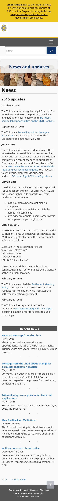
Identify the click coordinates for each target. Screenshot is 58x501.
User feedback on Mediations (19, 420)
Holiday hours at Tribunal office (20, 448)
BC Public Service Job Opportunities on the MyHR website (28, 119)
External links (23, 496)
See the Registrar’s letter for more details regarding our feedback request (28, 168)
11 (11, 479)
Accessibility (26, 493)
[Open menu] (51, 42)
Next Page (20, 479)
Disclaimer (44, 490)
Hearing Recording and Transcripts (32, 308)
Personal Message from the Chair (21, 335)
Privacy (15, 493)
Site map (35, 496)
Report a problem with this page (23, 490)
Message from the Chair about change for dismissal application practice (26, 365)
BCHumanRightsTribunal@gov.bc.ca (32, 176)
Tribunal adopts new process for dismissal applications (27, 396)
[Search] (51, 50)
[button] (50, 485)
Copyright (38, 493)
